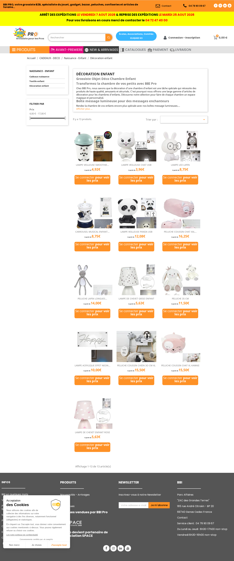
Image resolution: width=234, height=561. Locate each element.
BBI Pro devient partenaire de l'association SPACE (84, 534)
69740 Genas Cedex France (194, 512)
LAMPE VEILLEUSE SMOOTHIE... (92, 164)
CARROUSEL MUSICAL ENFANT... (92, 231)
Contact (182, 517)
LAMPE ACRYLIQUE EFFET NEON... (92, 365)
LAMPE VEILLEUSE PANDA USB (136, 231)
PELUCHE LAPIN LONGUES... (92, 298)
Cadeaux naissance (39, 76)
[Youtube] (229, 5)
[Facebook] (216, 5)
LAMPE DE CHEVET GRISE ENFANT (136, 298)
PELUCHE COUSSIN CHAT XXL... (180, 231)
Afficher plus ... (84, 108)
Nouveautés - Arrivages (75, 495)
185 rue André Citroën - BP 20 (195, 506)
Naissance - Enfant (41, 71)
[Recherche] (108, 37)
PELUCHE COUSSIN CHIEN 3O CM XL (136, 365)
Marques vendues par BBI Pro (84, 512)
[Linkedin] (225, 5)
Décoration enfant (39, 85)
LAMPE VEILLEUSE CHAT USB (136, 164)
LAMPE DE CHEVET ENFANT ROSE (92, 432)
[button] (136, 36)
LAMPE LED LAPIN (180, 164)
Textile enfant (36, 81)
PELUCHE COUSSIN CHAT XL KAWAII (180, 365)
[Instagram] (220, 5)
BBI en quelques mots (15, 494)
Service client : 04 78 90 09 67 (195, 523)
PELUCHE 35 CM (180, 298)
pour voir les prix (98, 179)
